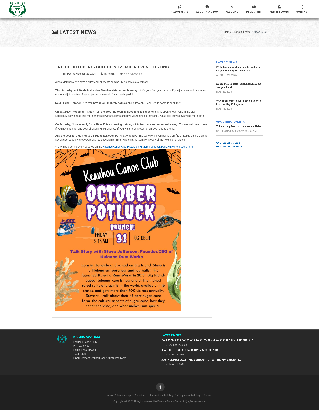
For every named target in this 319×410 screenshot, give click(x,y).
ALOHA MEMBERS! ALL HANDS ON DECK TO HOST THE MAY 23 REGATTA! (201, 360)
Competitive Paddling (188, 395)
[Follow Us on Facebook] (161, 387)
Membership (124, 395)
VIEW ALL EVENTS (231, 146)
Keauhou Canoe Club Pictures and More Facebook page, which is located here (148, 146)
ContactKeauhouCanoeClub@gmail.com (103, 358)
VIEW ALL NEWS (229, 143)
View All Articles (133, 73)
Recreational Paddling (161, 395)
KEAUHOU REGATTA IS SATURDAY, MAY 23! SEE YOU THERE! (193, 350)
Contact (208, 395)
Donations (140, 395)
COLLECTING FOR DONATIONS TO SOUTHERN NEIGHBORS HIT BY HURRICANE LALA (207, 340)
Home (227, 32)
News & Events (242, 32)
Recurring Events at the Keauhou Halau (239, 126)
